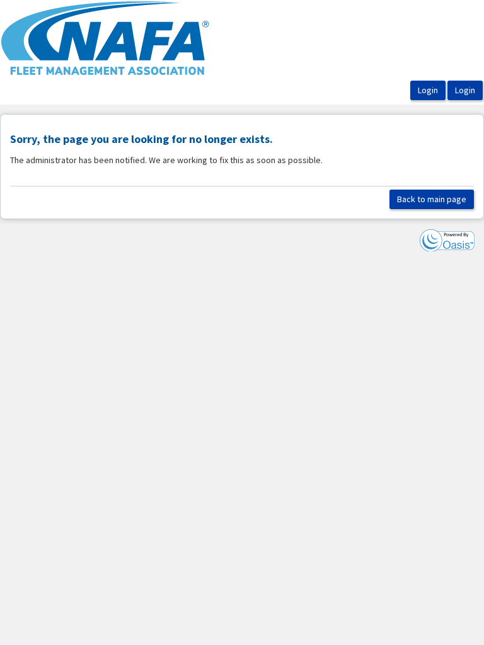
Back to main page (431, 199)
